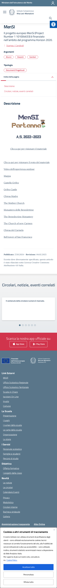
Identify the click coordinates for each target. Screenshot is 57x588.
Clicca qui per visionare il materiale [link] (28, 148)
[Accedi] (52, 3)
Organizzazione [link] (10, 434)
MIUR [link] (5, 377)
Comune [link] (7, 406)
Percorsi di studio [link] (10, 458)
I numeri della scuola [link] (12, 425)
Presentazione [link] (9, 415)
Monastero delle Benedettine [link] (19, 209)
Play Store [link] (40, 343)
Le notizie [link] (7, 482)
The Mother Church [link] (14, 203)
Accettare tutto (28, 567)
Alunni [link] (8, 56)
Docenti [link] (20, 56)
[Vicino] (54, 529)
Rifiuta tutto (28, 582)
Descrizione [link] (9, 86)
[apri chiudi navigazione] (4, 12)
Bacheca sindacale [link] (11, 511)
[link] (53, 24)
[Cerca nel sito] (50, 18)
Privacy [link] (6, 497)
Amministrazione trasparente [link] (16, 524)
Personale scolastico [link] (12, 449)
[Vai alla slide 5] (32, 325)
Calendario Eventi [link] (11, 492)
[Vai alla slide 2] (23, 325)
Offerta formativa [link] (11, 468)
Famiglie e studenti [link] (11, 453)
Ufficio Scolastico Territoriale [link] (16, 387)
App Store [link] (20, 343)
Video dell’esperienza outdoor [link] (19, 169)
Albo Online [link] (39, 524)
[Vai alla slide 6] (35, 325)
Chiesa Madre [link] (11, 196)
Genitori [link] (32, 56)
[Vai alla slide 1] (20, 325)
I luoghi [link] (6, 420)
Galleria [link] (6, 516)
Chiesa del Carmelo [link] (14, 230)
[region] (28, 557)
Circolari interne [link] (10, 507)
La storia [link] (7, 439)
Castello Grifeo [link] (11, 182)
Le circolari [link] (8, 487)
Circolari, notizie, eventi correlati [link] (18, 91)
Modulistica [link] (8, 502)
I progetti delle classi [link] (12, 473)
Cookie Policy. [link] (12, 560)
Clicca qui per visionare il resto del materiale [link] (27, 162)
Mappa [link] (7, 176)
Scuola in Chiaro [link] (10, 392)
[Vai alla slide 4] (29, 325)
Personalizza (28, 574)
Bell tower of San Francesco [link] (18, 237)
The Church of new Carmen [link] (18, 223)
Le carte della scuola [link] (12, 429)
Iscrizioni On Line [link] (11, 396)
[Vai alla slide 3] (26, 325)
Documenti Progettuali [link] (15, 70)
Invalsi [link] (6, 401)
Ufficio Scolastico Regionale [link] (15, 382)
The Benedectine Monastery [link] (18, 216)
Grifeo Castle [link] (10, 189)
